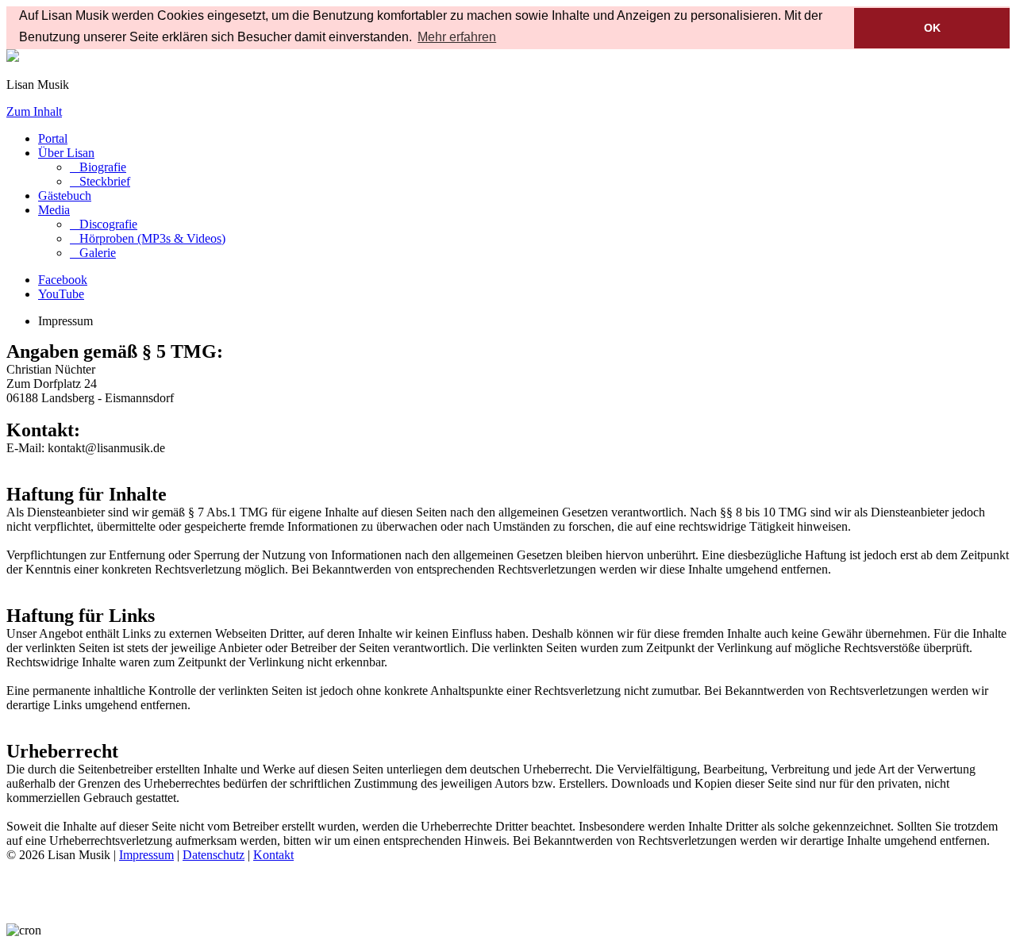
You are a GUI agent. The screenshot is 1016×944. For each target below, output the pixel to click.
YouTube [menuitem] (61, 294)
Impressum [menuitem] (146, 854)
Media (54, 210)
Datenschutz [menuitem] (213, 854)
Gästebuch (64, 195)
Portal (52, 138)
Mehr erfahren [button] (457, 37)
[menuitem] (98, 167)
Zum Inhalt (34, 111)
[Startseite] (12, 57)
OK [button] (932, 27)
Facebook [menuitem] (62, 279)
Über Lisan (66, 152)
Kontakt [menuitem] (273, 854)
